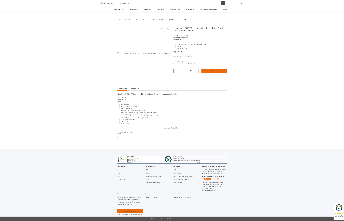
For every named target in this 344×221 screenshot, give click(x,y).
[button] (230, 3)
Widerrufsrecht (178, 182)
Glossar (147, 173)
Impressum (120, 170)
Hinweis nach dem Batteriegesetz (183, 176)
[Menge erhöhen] (197, 71)
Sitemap (119, 176)
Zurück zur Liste (123, 20)
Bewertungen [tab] (134, 88)
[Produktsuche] (223, 3)
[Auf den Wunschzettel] (167, 30)
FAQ (146, 170)
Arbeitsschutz (184, 37)
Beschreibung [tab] (122, 88)
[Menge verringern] (175, 71)
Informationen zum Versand (153, 176)
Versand (189, 56)
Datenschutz (177, 173)
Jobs (118, 173)
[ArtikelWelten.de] (106, 3)
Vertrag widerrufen (130, 211)
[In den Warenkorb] (118, 26)
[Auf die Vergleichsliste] (162, 30)
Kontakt (147, 179)
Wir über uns (121, 179)
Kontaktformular (206, 186)
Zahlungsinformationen (152, 182)
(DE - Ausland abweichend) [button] (190, 63)
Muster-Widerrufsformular (181, 179)
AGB (174, 170)
